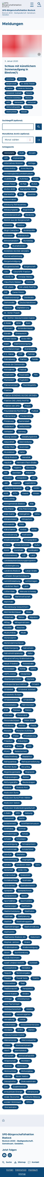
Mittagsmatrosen (22, 622)
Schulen (7, 839)
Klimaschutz (27, 519)
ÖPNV (29, 1102)
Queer (19, 746)
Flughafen (23, 380)
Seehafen (21, 854)
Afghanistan (18, 158)
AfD (6, 158)
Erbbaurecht (21, 334)
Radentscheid (21, 751)
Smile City (22, 870)
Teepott (7, 973)
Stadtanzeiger (10, 906)
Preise (16, 736)
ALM (21, 153)
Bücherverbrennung (13, 256)
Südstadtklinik (10, 968)
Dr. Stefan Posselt (12, 313)
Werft (7, 1051)
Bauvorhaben (10, 199)
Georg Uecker (10, 437)
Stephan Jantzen (11, 942)
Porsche (7, 731)
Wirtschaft (9, 1056)
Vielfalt (22, 1020)
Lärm (26, 586)
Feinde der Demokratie (14, 365)
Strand (27, 942)
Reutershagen (29, 782)
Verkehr (7, 1014)
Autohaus (23, 179)
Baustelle (32, 194)
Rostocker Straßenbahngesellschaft (19, 808)
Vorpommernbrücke (30, 1025)
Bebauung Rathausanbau (15, 205)
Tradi (22, 983)
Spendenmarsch (28, 885)
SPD (18, 813)
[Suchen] (38, 127)
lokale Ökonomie (11, 1097)
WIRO (20, 1030)
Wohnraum (22, 1066)
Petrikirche (9, 726)
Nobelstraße (28, 664)
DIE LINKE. (9, 287)
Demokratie (9, 303)
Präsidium (8, 741)
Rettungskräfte (10, 782)
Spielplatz (8, 891)
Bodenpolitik (29, 230)
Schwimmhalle (10, 849)
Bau (20, 194)
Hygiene (17, 468)
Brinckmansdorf (11, 241)
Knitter (23, 530)
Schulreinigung (10, 844)
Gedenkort (9, 426)
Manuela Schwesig (28, 591)
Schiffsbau (8, 829)
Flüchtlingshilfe (29, 385)
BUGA (34, 184)
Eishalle (7, 334)
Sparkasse (26, 880)
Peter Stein (29, 720)
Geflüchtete (24, 426)
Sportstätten (9, 901)
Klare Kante (9, 514)
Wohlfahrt (25, 1061)
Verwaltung (9, 1020)
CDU (6, 272)
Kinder (36, 493)
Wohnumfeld (10, 1071)
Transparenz (27, 989)
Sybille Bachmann (12, 958)
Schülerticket (27, 849)
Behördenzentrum (12, 215)
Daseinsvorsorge (11, 298)
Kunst (6, 550)
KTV (15, 493)
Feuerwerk (24, 375)
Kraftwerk (26, 535)
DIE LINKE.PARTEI (27, 287)
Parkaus (16, 710)
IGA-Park (30, 468)
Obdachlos (25, 674)
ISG (5, 473)
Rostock (7, 788)
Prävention (23, 741)
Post (6, 736)
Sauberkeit (9, 818)
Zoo (6, 1087)
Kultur (37, 545)
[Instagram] (10, 1155)
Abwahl (32, 153)
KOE (6, 493)
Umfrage (8, 999)
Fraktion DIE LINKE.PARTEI (16, 401)
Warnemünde (10, 1040)
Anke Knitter (10, 168)
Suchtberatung (21, 953)
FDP (21, 354)
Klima (37, 514)
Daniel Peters (18, 292)
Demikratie (29, 298)
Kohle (34, 530)
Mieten (21, 617)
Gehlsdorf (8, 432)
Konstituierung (10, 535)
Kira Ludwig (9, 499)
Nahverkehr (28, 648)
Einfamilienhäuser (25, 328)
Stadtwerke (9, 932)
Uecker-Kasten (10, 994)
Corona (29, 282)
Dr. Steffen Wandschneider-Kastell (19, 318)
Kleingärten (24, 514)
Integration (22, 478)
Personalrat (22, 715)
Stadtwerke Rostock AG (14, 937)
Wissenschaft (10, 1061)
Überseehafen (10, 1107)
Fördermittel (26, 416)
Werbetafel (9, 153)
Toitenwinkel (9, 983)
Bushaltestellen (19, 246)
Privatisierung (30, 736)
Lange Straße (31, 571)
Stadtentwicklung (12, 911)
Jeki (6, 483)
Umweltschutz (23, 999)
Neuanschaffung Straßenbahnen (18, 658)
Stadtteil (7, 922)
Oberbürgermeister (13, 679)
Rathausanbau (10, 762)
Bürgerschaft (30, 267)
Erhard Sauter (10, 339)
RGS (29, 746)
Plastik (33, 726)
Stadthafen (29, 911)
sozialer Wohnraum (12, 1102)
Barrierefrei (9, 194)
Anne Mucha (26, 168)
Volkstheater (10, 1025)
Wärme (7, 1076)
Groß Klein (24, 447)
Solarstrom (25, 875)
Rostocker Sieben (12, 803)
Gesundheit (9, 442)
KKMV (36, 488)
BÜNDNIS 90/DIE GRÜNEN (16, 251)
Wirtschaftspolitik (26, 1056)
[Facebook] (4, 1155)
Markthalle (8, 602)
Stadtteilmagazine (24, 922)
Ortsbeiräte (28, 700)
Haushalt (8, 463)
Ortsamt (35, 684)
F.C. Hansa (8, 354)
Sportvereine (26, 901)
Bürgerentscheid (11, 267)
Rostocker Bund (11, 793)
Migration (34, 617)
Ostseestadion (10, 705)
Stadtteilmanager (11, 927)
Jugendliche (30, 483)
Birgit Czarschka (11, 230)
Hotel (6, 468)
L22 (23, 555)
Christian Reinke (25, 277)
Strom (7, 953)
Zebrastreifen (10, 1081)
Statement (35, 937)
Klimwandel (9, 524)
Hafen (22, 452)
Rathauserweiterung (30, 762)
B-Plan (23, 184)
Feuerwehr (9, 375)
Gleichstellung (25, 442)
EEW (18, 323)
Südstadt (33, 963)
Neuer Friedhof (11, 664)
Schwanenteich (29, 844)
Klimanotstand (10, 519)
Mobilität (8, 628)
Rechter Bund (10, 767)
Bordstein (8, 236)
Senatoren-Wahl (23, 865)
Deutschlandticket (28, 303)
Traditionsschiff (10, 989)
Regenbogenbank (12, 772)
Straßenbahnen (10, 947)
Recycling (26, 767)
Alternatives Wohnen (13, 163)
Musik (23, 633)
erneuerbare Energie (13, 1092)
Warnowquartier (28, 1040)
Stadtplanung (24, 916)
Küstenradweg (10, 555)
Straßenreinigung (30, 947)
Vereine (29, 1009)
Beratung (30, 215)
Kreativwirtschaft (11, 540)
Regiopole (29, 772)
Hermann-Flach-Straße (26, 463)
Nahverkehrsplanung (13, 653)
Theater (7, 978)
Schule (25, 834)
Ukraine (25, 994)
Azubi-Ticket (9, 184)
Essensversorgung (22, 344)
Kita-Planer (9, 509)
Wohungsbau (27, 1071)
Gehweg (22, 432)
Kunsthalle (18, 550)
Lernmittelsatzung (12, 581)
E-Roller (7, 323)
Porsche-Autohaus (24, 731)
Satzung (28, 813)
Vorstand (8, 1030)
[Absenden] (38, 140)
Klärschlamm (9, 530)
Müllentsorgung (11, 648)
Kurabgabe (33, 550)
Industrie (30, 473)
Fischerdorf (9, 380)
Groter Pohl (9, 447)
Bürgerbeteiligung (12, 261)
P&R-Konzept (28, 705)
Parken (28, 710)
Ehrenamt (8, 328)
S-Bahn (7, 813)
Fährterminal (9, 416)
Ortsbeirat (8, 689)
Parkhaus (8, 715)
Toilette (35, 978)
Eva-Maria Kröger (12, 349)
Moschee (21, 628)
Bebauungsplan (11, 210)
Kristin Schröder (22, 545)
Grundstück (9, 452)
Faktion (23, 359)
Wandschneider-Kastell (14, 1035)
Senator (7, 865)
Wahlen (31, 1030)
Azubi (35, 179)
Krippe (7, 545)
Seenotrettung (10, 860)
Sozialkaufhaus (10, 880)
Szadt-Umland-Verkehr (14, 963)
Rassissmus (27, 757)
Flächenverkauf (11, 385)
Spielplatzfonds (24, 891)
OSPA (33, 669)
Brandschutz (23, 236)
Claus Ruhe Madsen (12, 282)
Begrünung (28, 210)
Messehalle (8, 617)
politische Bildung (32, 1097)
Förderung (9, 421)
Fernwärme (9, 370)
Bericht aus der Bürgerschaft (17, 220)
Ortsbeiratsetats (11, 700)
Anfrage (31, 163)
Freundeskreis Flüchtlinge (15, 411)
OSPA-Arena (10, 674)
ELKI (28, 323)
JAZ (34, 478)
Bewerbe (8, 225)
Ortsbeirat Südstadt (27, 689)
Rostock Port (22, 788)
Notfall (22, 669)
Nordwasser (9, 669)
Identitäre (16, 473)
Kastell (25, 493)
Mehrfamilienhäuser (12, 612)
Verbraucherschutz (12, 1009)
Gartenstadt (24, 421)
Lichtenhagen (31, 581)
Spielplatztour (10, 896)
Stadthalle (8, 916)
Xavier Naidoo (22, 1076)
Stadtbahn (25, 906)
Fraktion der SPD (12, 406)
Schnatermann (10, 834)
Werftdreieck (21, 1051)
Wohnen (8, 1066)
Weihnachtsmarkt (23, 1045)
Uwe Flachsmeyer (12, 1004)
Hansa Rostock (10, 457)
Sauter (22, 818)
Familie (35, 359)
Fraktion (7, 390)
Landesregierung (11, 566)
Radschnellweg (10, 757)
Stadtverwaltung (31, 927)
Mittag (7, 622)
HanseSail (26, 457)
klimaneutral (33, 1092)
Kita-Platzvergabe (27, 509)
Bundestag (28, 241)
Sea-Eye (7, 854)
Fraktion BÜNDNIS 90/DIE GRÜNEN (20, 395)
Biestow (20, 225)
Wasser (7, 1045)
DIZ (5, 292)
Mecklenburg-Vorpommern (16, 607)
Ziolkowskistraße (28, 1081)
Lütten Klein (9, 591)
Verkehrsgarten (23, 1014)
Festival (22, 370)
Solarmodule (9, 875)
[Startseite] (4, 1120)
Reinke (26, 777)
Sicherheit (8, 870)
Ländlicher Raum (11, 586)
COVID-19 (8, 277)
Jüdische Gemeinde (13, 488)
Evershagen (30, 349)
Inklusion (8, 478)
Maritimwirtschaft (22, 597)
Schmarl (22, 829)
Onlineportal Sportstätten (15, 684)
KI (28, 488)
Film (36, 375)
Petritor (22, 726)
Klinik (21, 524)
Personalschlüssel (11, 720)
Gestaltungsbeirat (29, 437)
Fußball (35, 411)
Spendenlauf (9, 885)
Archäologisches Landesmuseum (18, 174)
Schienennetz (10, 824)
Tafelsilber (26, 968)
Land (33, 555)
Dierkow (8, 308)
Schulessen (21, 839)
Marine (7, 597)
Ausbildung (9, 179)
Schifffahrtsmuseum (30, 824)
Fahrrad (31, 354)
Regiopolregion (11, 777)
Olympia (30, 679)
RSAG (7, 751)
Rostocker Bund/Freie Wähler (17, 798)
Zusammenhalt (19, 1087)
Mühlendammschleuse (14, 643)
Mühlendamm (10, 638)
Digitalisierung (23, 308)
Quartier (7, 746)
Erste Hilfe (26, 339)
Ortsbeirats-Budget (12, 695)
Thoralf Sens (21, 978)
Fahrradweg (9, 359)
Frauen (28, 406)
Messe (29, 612)
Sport (24, 896)
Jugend (16, 483)
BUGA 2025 (9, 189)
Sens (37, 865)
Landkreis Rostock (12, 571)
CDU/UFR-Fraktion (21, 272)
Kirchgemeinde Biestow (14, 504)
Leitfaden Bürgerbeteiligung (16, 576)
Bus (5, 246)
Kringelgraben (30, 540)
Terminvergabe (23, 973)
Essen (6, 344)
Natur (30, 653)
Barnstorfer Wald (27, 189)
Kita (31, 504)
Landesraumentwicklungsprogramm (20, 561)
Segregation (27, 860)
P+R (6, 710)
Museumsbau (10, 633)
